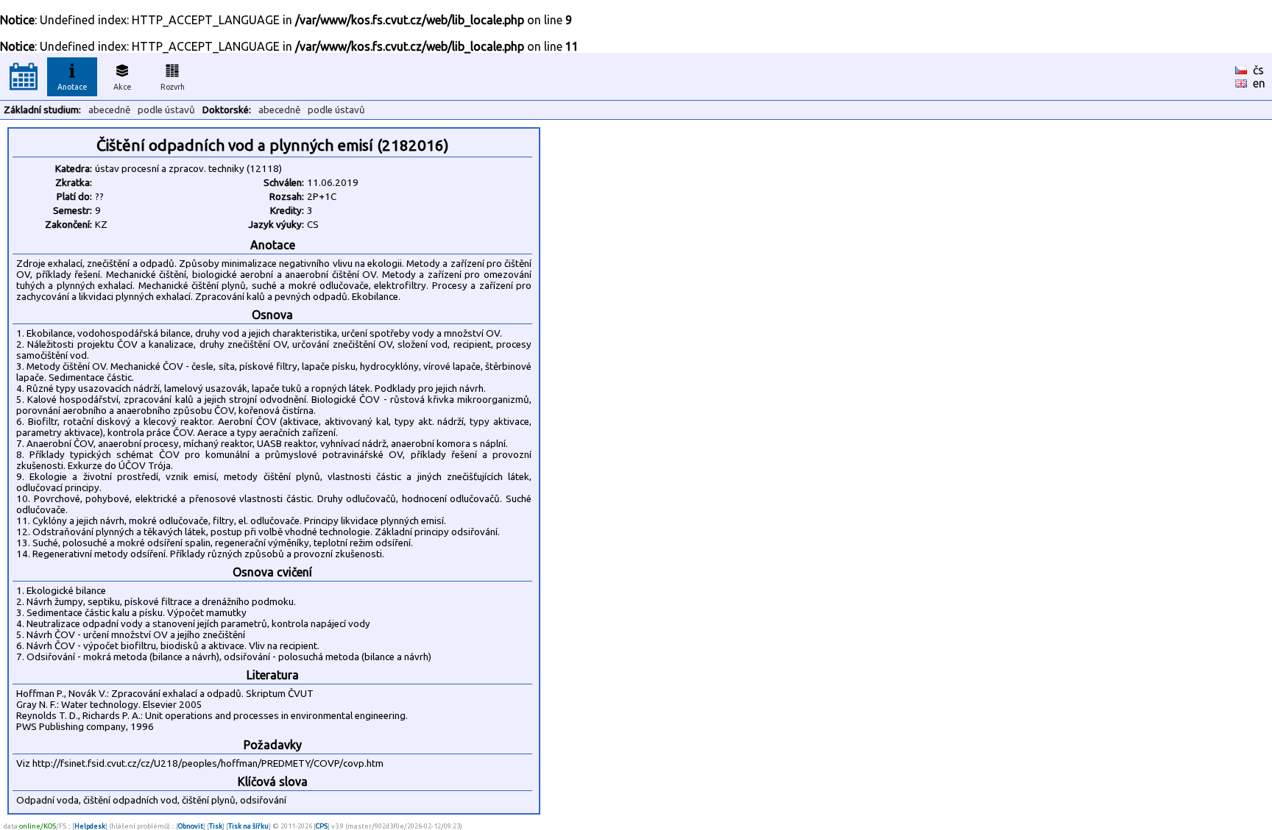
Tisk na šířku (248, 826)
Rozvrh (172, 86)
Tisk (215, 826)
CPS (322, 826)
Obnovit (190, 826)
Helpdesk (89, 826)
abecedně (109, 109)
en (1259, 83)
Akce (122, 86)
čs (1258, 69)
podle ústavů (166, 109)
